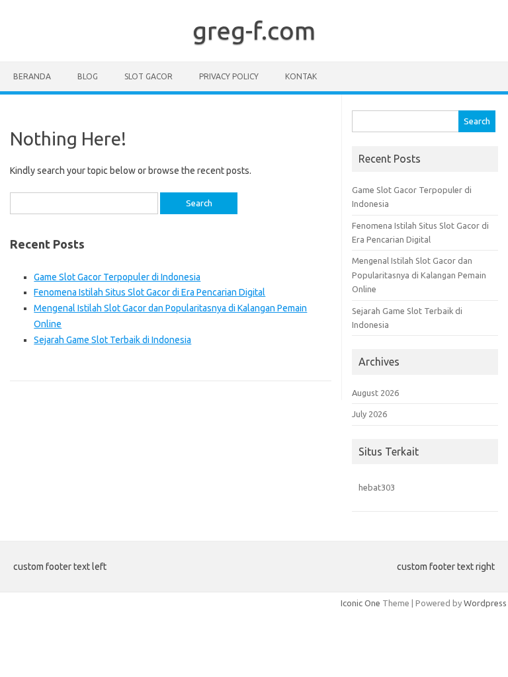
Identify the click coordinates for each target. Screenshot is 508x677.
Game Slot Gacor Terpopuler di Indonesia (117, 277)
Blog (87, 76)
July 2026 (369, 413)
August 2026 (375, 392)
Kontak (301, 76)
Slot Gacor (148, 76)
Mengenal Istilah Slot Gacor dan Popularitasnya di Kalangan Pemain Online (419, 275)
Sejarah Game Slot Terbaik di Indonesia (112, 340)
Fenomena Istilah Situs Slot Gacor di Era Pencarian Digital (149, 292)
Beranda (32, 76)
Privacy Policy (229, 76)
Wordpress (485, 603)
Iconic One (360, 603)
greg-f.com (254, 30)
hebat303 (377, 487)
